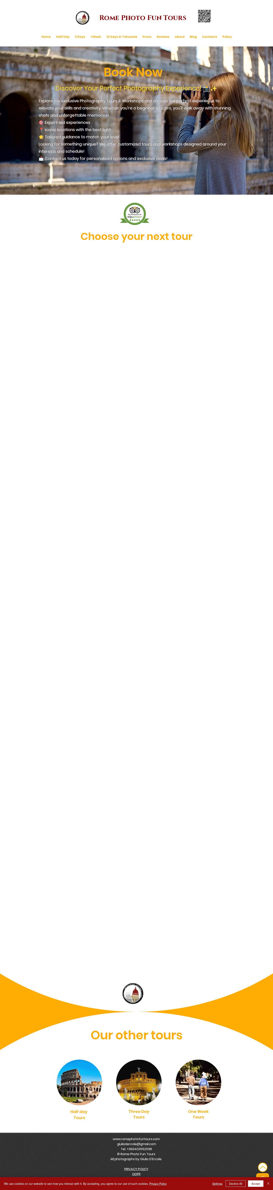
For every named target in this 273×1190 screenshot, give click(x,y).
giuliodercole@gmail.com (136, 1144)
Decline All (235, 1184)
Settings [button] (217, 1184)
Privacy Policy (158, 1184)
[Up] (262, 1167)
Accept (255, 1184)
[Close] (268, 1183)
